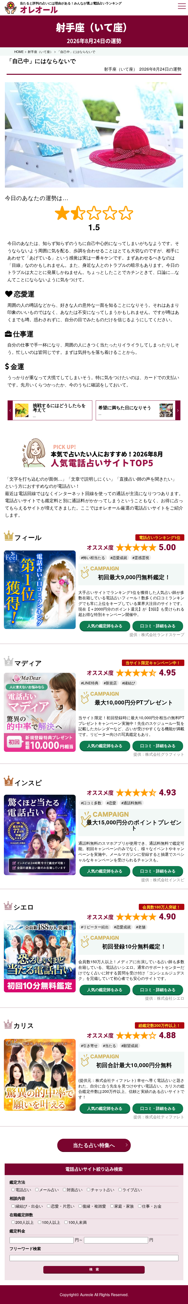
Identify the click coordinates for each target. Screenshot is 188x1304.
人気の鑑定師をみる (104, 625)
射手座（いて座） (94, 27)
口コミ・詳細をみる (158, 625)
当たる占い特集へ (94, 1145)
